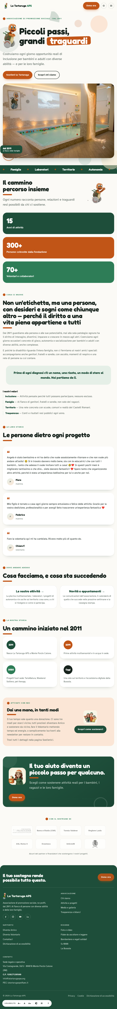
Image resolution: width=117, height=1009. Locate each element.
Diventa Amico (53, 799)
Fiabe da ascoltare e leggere (74, 934)
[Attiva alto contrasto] (36, 1003)
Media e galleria (68, 907)
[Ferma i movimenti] (41, 1003)
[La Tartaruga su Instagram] (13, 917)
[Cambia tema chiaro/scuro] (104, 6)
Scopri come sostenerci (90, 729)
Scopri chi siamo (47, 74)
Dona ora (91, 5)
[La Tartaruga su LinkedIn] (28, 917)
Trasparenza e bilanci (71, 912)
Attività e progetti (69, 903)
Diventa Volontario (11, 934)
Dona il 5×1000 (36, 799)
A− (19, 1003)
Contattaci (8, 939)
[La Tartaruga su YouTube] (20, 917)
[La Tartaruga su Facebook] (6, 917)
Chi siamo (65, 898)
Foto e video (66, 930)
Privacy (71, 996)
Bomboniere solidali (91, 799)
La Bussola (66, 948)
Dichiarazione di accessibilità (16, 944)
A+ (29, 1003)
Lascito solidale (71, 799)
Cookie (80, 996)
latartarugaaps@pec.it (18, 982)
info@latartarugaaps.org (14, 978)
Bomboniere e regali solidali (74, 939)
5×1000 (64, 944)
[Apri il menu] (111, 6)
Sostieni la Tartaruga (17, 74)
